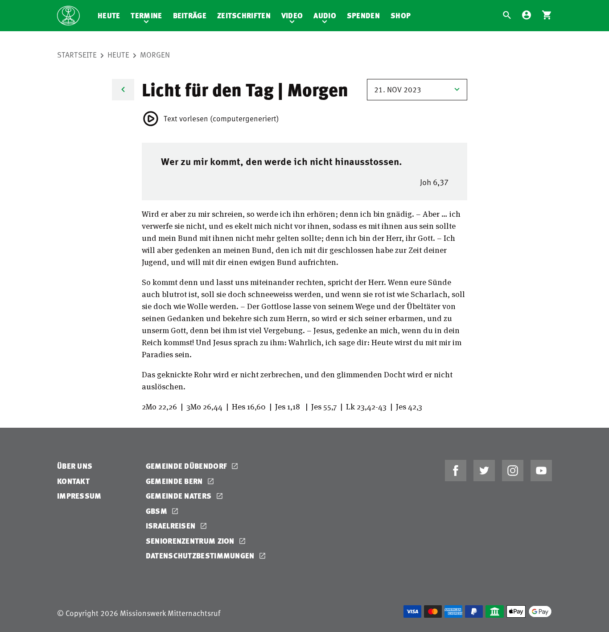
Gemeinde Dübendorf (187, 465)
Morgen (155, 54)
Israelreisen (172, 525)
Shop (401, 15)
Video (292, 15)
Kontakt (73, 481)
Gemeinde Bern (175, 481)
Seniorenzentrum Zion (191, 540)
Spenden (363, 15)
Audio (324, 15)
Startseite (77, 54)
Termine (146, 15)
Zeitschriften (244, 15)
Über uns (74, 465)
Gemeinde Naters (180, 495)
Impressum (79, 495)
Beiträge (189, 15)
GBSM (157, 510)
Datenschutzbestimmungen (201, 555)
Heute (109, 15)
